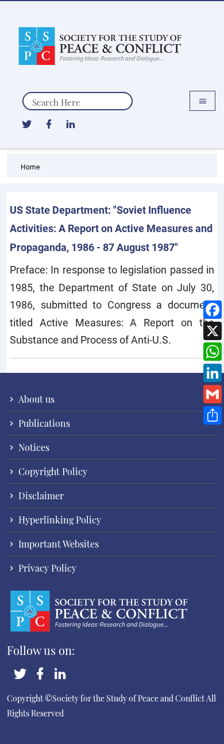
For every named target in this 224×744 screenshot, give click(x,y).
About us (35, 399)
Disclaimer (40, 495)
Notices (32, 447)
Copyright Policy (51, 471)
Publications (43, 423)
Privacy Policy (46, 568)
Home (30, 166)
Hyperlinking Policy (58, 520)
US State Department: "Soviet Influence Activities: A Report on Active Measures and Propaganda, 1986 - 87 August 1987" (111, 228)
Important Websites (57, 544)
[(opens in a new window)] (26, 123)
